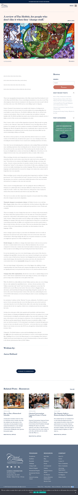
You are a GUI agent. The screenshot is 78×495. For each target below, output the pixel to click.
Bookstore (46, 461)
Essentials (31, 461)
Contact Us (61, 461)
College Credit (32, 466)
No (37, 492)
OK (34, 492)
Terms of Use (40, 486)
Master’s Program (33, 468)
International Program (34, 470)
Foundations (32, 456)
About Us (60, 456)
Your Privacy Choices (66, 486)
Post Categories (59, 118)
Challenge (31, 463)
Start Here (46, 456)
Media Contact (62, 477)
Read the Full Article (10, 434)
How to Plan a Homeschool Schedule (62, 96)
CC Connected (47, 466)
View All (72, 389)
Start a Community (63, 463)
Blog (45, 458)
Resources (71, 61)
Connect (63, 136)
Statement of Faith (62, 472)
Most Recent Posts (60, 93)
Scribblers (31, 458)
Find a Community (63, 466)
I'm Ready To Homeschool (26, 371)
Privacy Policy (48, 486)
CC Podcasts (47, 474)
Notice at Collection (56, 486)
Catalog (46, 468)
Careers (60, 458)
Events (45, 463)
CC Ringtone (61, 474)
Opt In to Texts (47, 481)
